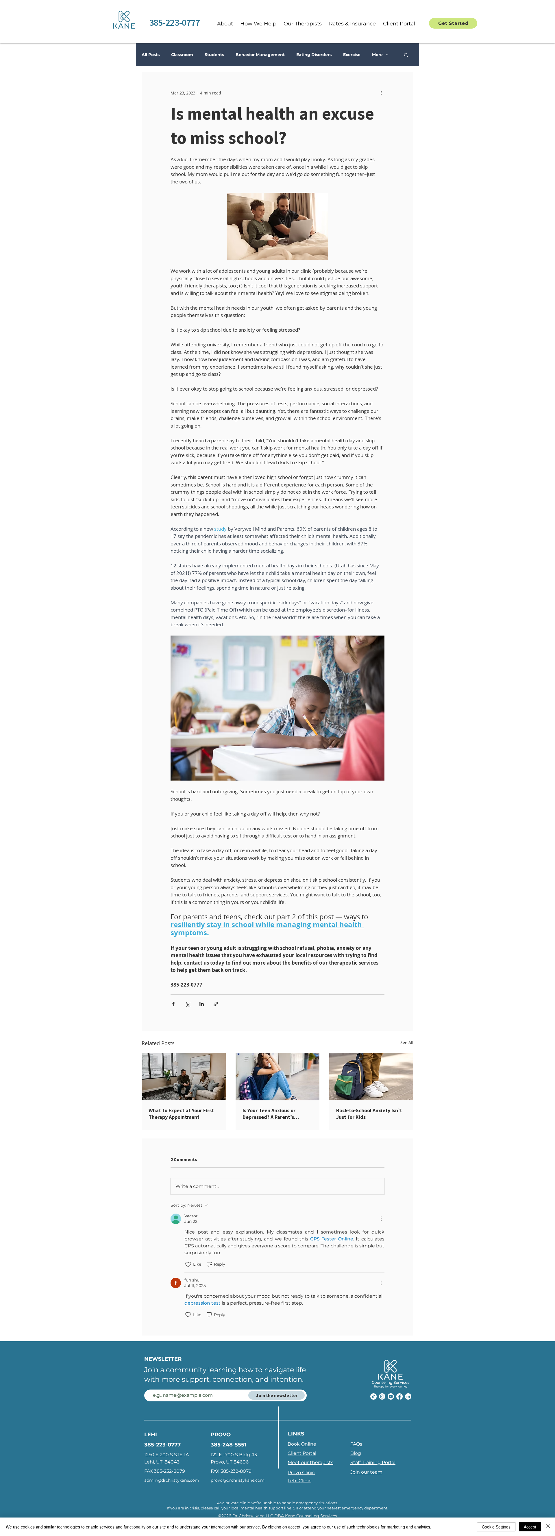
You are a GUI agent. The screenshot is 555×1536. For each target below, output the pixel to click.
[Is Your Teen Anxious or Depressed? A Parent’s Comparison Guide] (278, 1076)
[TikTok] (373, 1396)
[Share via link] (216, 1004)
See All (406, 1042)
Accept (530, 1527)
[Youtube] (391, 1396)
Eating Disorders (314, 54)
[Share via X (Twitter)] (187, 1004)
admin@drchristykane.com (171, 1480)
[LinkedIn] (408, 1396)
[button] (258, 23)
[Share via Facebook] (173, 1004)
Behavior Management (260, 54)
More (377, 54)
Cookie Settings (496, 1527)
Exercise (351, 54)
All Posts (151, 54)
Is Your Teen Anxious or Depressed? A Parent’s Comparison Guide (269, 1113)
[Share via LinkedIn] (201, 1004)
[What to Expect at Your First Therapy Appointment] (184, 1076)
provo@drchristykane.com (237, 1480)
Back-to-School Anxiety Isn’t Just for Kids (369, 1113)
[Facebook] (399, 1396)
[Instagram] (382, 1396)
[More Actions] (381, 1218)
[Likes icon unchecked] (188, 1264)
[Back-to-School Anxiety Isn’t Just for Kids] (371, 1076)
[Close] (548, 1526)
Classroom (182, 54)
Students (214, 54)
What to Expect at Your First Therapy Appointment (181, 1113)
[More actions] (381, 92)
